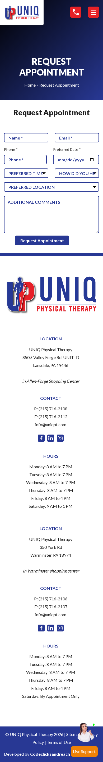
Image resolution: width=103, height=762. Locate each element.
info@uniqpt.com (50, 424)
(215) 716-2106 (53, 598)
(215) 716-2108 (53, 408)
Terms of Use (59, 742)
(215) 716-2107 (53, 606)
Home (30, 84)
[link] (41, 438)
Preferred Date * (67, 149)
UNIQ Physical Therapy (50, 349)
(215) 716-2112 (53, 416)
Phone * (11, 149)
